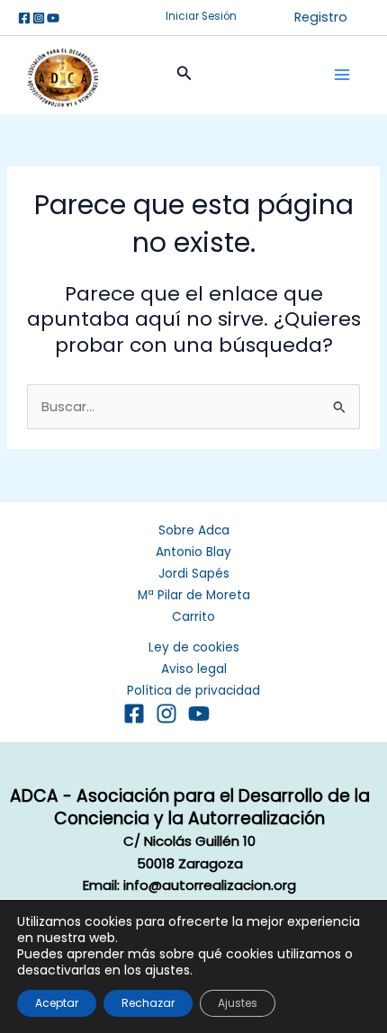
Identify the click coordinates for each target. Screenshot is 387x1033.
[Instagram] (38, 18)
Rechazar (148, 1003)
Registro (320, 17)
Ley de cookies (193, 647)
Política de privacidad (193, 690)
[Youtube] (53, 18)
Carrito (193, 616)
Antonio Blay (193, 552)
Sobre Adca (194, 530)
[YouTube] (199, 713)
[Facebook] (24, 18)
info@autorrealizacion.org (209, 885)
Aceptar (56, 1003)
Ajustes (237, 1003)
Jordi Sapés (194, 573)
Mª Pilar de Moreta (194, 595)
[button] (201, 17)
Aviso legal (194, 669)
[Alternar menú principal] (342, 75)
